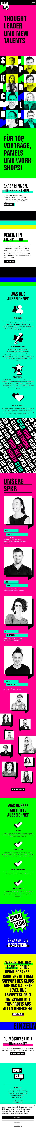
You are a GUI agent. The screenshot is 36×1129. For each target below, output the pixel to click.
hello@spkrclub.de (18, 1102)
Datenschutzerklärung (21, 1113)
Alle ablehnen (18, 1122)
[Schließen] (33, 1106)
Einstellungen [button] (18, 1126)
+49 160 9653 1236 (18, 1100)
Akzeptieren (17, 1118)
